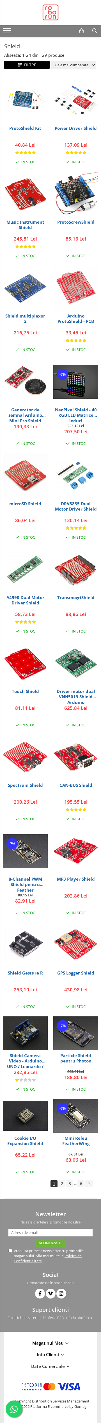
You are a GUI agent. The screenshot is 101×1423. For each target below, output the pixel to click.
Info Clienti (48, 1354)
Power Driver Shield (76, 128)
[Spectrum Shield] (25, 757)
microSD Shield (25, 503)
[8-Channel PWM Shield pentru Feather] (25, 851)
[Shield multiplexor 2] (25, 288)
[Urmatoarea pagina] (89, 1183)
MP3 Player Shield (76, 879)
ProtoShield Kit (25, 128)
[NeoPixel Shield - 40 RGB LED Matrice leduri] (75, 382)
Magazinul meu (48, 1343)
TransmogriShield (76, 597)
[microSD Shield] (25, 475)
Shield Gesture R (25, 973)
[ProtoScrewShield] (75, 194)
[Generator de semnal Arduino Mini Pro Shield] (25, 381)
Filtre (29, 64)
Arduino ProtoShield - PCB (76, 318)
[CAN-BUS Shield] (75, 757)
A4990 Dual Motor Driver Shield (25, 600)
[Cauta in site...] (94, 31)
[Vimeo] (51, 1294)
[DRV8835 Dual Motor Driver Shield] (75, 475)
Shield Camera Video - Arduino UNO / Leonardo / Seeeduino (25, 1061)
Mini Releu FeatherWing (75, 1141)
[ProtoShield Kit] (25, 100)
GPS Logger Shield (75, 973)
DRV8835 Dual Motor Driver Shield (76, 506)
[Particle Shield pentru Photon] (75, 1033)
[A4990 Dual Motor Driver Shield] (25, 569)
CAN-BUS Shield (75, 785)
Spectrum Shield (25, 785)
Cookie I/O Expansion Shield (25, 1141)
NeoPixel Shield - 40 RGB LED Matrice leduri (76, 415)
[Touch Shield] (25, 663)
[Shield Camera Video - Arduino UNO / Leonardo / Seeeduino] (25, 1033)
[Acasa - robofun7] (50, 12)
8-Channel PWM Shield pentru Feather (25, 884)
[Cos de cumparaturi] (81, 31)
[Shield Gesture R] (25, 945)
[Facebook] (40, 1294)
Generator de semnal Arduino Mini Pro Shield (25, 415)
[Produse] (8, 32)
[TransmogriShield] (75, 569)
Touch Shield (25, 691)
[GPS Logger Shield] (75, 945)
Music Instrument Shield (25, 224)
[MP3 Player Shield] (75, 851)
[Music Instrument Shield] (25, 194)
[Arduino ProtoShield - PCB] (75, 288)
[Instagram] (61, 1294)
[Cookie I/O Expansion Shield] (25, 1116)
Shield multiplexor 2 (25, 318)
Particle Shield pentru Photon (75, 1058)
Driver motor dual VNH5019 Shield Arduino (76, 697)
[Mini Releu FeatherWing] (75, 1116)
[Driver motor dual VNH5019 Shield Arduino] (75, 663)
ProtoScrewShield (76, 222)
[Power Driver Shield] (75, 100)
